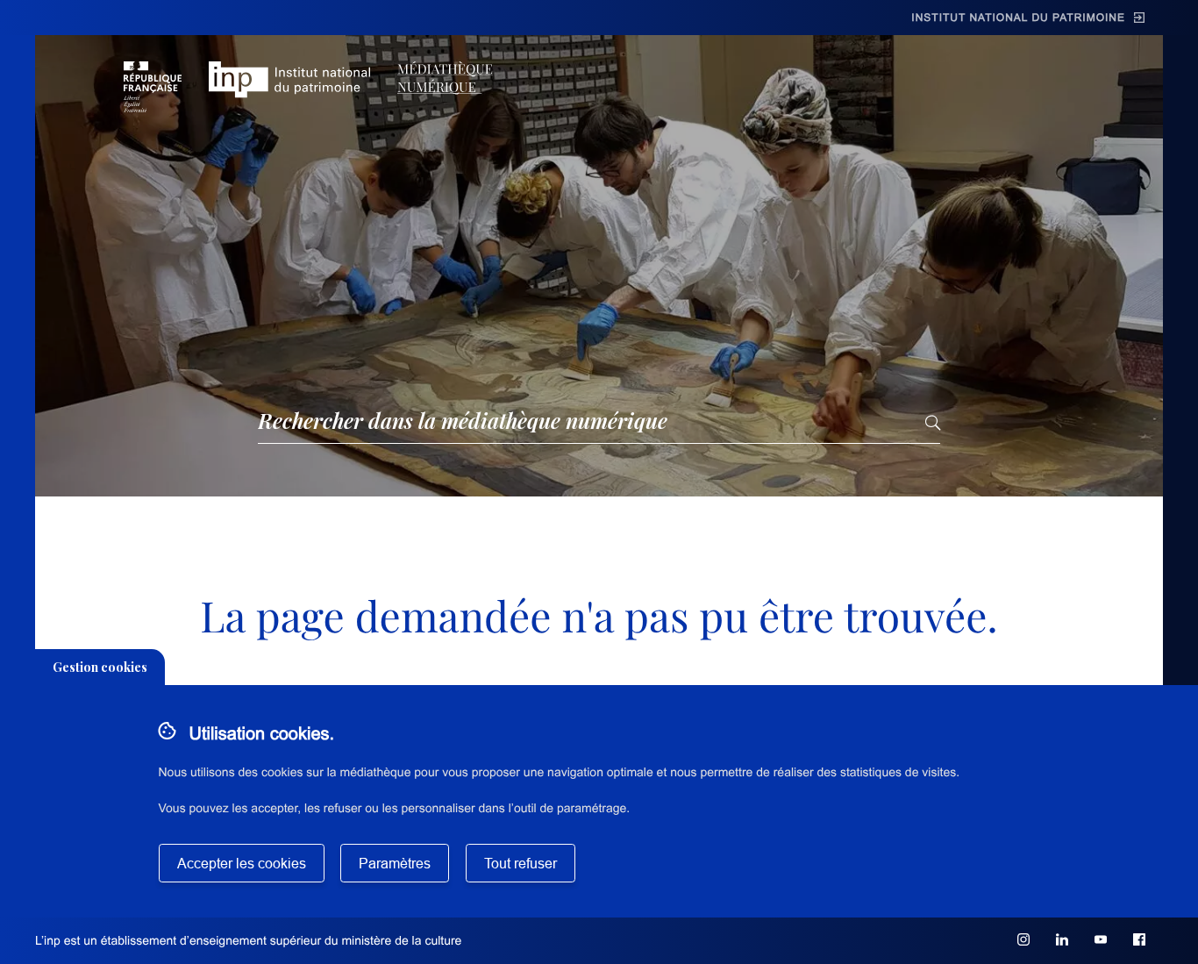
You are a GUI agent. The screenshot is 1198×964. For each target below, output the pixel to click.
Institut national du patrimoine (1018, 17)
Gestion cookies (100, 667)
